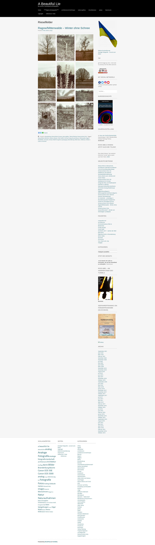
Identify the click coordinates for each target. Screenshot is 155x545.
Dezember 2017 (102, 390)
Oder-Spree (81, 505)
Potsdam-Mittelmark (83, 514)
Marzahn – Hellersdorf (84, 497)
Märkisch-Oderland (83, 491)
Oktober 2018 (101, 380)
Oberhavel (80, 503)
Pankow (80, 507)
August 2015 (101, 421)
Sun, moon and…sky (103, 241)
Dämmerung (51, 477)
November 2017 (102, 392)
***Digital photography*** (51, 10)
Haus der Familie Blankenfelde (108, 135)
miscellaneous (92, 10)
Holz (49, 486)
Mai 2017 (100, 400)
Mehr (108, 157)
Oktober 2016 (101, 407)
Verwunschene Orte (82, 136)
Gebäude (52, 484)
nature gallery (82, 10)
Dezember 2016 (102, 405)
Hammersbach (81, 476)
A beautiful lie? (102, 220)
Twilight (100, 242)
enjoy (51, 30)
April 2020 (101, 365)
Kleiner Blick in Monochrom (105, 166)
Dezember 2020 (102, 358)
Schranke (46, 139)
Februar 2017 (101, 404)
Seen (47, 505)
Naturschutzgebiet (43, 500)
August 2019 (101, 371)
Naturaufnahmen (47, 497)
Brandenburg (48, 136)
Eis (38, 480)
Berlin (45, 465)
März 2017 (101, 402)
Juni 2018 (100, 383)
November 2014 (102, 431)
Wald (40, 509)
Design (46, 477)
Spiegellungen (43, 507)
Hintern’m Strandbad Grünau (106, 201)
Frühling (46, 484)
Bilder (51, 464)
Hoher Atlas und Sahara (84, 478)
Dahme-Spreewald (83, 466)
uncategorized (81, 532)
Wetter (48, 509)
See (44, 505)
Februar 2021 (101, 356)
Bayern (79, 456)
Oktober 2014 (101, 433)
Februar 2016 (101, 412)
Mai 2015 (100, 424)
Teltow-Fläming (73, 136)
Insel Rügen (81, 480)
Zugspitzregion (82, 536)
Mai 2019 (100, 376)
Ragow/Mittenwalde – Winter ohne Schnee (64, 28)
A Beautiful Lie (49, 4)
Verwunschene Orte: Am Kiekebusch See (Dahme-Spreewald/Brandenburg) (105, 172)
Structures (101, 239)
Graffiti (62, 138)
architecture (42, 462)
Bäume (52, 138)
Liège (79, 490)
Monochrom (43, 491)
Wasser (44, 509)
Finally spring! (102, 227)
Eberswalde (81, 469)
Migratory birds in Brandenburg (106, 234)
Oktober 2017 (101, 393)
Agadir (79, 447)
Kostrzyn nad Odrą (83, 485)
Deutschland (55, 136)
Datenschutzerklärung (104, 50)
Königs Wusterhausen (74, 138)
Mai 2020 (100, 363)
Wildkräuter (41, 512)
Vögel (54, 507)
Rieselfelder (40, 139)
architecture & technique (68, 10)
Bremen (80, 463)
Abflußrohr (47, 138)
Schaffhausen (81, 517)
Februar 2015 (101, 429)
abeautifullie (41, 138)
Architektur (51, 462)
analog (48, 449)
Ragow (87, 138)
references (63, 456)
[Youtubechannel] (108, 82)
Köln (79, 483)
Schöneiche (81, 519)
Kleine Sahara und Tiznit (84, 481)
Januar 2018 (101, 388)
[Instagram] (105, 82)
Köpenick (47, 489)
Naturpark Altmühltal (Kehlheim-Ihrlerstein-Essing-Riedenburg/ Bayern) (107, 187)
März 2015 (101, 427)
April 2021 (101, 353)
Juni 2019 (100, 375)
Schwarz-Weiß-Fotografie (55, 139)
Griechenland (81, 475)
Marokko (80, 493)
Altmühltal (80, 449)
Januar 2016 (101, 414)
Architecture (101, 222)
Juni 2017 (100, 399)
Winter (47, 511)
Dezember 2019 (102, 368)
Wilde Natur (77, 139)
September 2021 (102, 351)
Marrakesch (81, 495)
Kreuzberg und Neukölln (84, 486)
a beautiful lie (43, 446)
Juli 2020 (100, 361)
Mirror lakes (101, 236)
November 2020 (102, 359)
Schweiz (80, 520)
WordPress (48, 541)
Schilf (47, 502)
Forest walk (101, 229)
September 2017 (102, 395)
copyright (40, 13)
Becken (55, 138)
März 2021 (101, 354)
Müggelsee (50, 491)
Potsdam (80, 512)
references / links (50, 13)
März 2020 (101, 366)
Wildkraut (83, 139)
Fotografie (45, 479)
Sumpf (50, 507)
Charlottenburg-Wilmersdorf (85, 464)
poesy (100, 10)
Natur (41, 494)
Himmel (66, 138)
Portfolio (54, 541)
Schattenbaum (42, 502)
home (39, 10)
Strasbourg (80, 524)
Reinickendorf (81, 515)
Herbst (40, 486)
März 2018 (101, 387)
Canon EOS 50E (45, 470)
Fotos (41, 483)
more (45, 132)
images (41, 488)
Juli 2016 (100, 409)
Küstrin (79, 488)
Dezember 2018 (102, 378)
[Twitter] (102, 82)
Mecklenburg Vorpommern (85, 498)
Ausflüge (40, 465)
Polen (79, 510)
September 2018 (102, 382)
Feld (59, 138)
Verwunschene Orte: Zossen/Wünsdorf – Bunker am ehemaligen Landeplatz (106, 209)
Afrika (79, 446)
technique (80, 527)
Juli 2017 (100, 397)
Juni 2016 (100, 410)
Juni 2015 (100, 422)
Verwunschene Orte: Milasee (106, 203)
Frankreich (80, 473)
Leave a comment (42, 141)
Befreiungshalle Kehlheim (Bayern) (107, 193)
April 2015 (101, 426)
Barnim (79, 454)
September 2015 (102, 419)
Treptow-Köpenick (82, 531)
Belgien (80, 458)
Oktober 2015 (101, 417)
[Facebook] (99, 82)
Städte (79, 522)
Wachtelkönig (71, 139)
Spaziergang (64, 139)
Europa (60, 136)
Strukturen (80, 525)
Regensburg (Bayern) (103, 191)
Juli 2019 (100, 373)
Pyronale (100, 237)
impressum (108, 10)
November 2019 (102, 370)
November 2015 (102, 416)
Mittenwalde (83, 138)
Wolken (88, 139)
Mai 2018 (100, 385)
